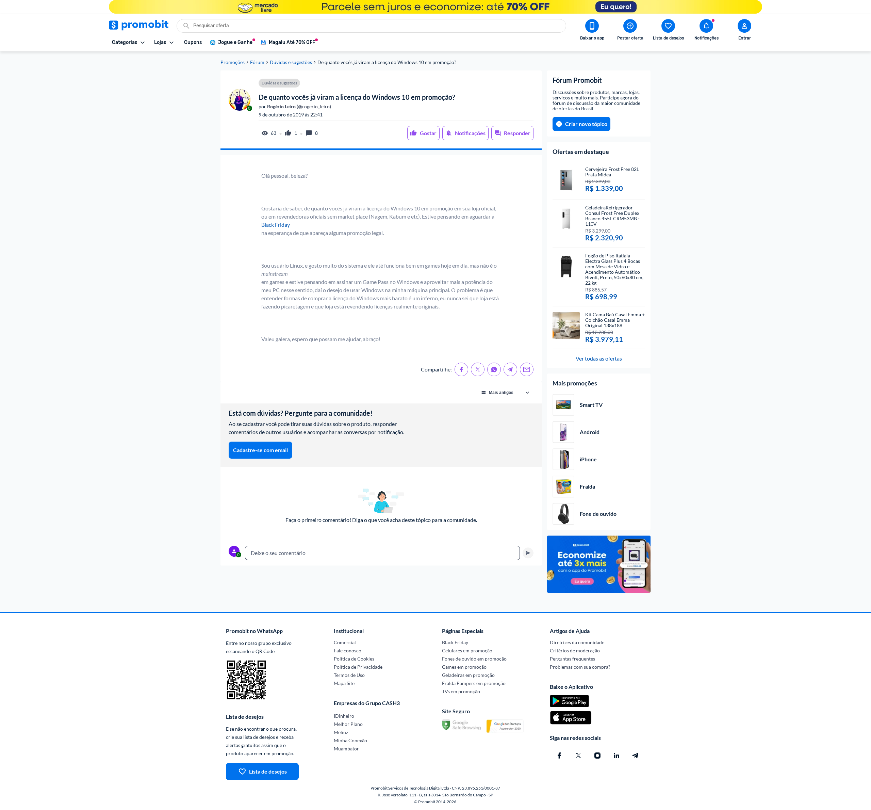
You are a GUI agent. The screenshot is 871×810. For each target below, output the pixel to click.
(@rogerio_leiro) (298, 106)
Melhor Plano (348, 724)
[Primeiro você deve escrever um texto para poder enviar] (528, 552)
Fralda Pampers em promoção (474, 683)
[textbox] (382, 553)
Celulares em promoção (467, 650)
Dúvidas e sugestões (291, 62)
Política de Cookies (354, 659)
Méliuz (341, 732)
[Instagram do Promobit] (597, 755)
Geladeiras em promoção (468, 675)
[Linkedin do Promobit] (616, 755)
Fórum (257, 62)
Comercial (345, 642)
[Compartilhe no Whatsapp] (494, 369)
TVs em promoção (461, 691)
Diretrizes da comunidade (577, 642)
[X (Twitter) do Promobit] (578, 755)
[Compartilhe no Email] (526, 369)
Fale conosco (347, 650)
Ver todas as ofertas (599, 358)
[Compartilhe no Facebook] (461, 369)
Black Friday (275, 224)
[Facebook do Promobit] (559, 755)
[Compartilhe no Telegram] (510, 369)
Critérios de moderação (575, 650)
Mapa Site (344, 683)
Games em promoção (464, 667)
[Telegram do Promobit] (635, 755)
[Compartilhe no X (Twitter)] (477, 369)
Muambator (346, 748)
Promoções (232, 62)
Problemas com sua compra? (580, 667)
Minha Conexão (350, 740)
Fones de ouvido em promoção (474, 659)
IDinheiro (344, 716)
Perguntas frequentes (572, 659)
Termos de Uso (349, 675)
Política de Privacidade (358, 667)
